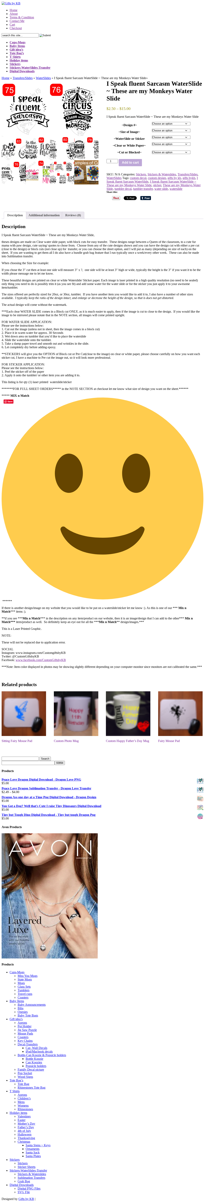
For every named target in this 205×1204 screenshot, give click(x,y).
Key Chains (25, 1040)
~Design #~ (129, 125)
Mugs (21, 983)
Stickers (141, 174)
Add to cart (130, 162)
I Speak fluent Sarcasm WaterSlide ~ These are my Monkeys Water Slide (151, 183)
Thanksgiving (26, 1138)
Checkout (16, 28)
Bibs (20, 1008)
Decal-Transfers (28, 1044)
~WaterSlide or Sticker (129, 138)
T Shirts (15, 1091)
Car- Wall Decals (36, 1048)
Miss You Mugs (27, 975)
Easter (21, 1120)
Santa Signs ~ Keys (38, 1145)
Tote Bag (23, 1084)
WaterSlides (43, 78)
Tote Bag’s (16, 1080)
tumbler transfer (143, 188)
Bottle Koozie (34, 1058)
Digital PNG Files (29, 1188)
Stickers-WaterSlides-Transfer (28, 1170)
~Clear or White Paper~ (129, 145)
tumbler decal (123, 188)
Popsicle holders (36, 1066)
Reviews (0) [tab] (73, 215)
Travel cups (25, 994)
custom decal (138, 178)
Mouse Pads (25, 1033)
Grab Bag (24, 1181)
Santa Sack (33, 1152)
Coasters (23, 997)
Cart (12, 24)
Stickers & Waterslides (162, 174)
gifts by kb (174, 178)
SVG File (24, 1192)
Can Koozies (34, 1062)
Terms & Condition (22, 17)
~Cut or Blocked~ (129, 152)
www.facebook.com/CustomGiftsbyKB (41, 660)
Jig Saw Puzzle (27, 1030)
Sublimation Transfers (31, 1177)
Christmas (24, 1141)
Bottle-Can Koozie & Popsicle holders (42, 1055)
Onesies (23, 1012)
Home (13, 10)
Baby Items (17, 1001)
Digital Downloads (22, 1185)
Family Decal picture (31, 1069)
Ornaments (32, 1149)
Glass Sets (24, 986)
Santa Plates (33, 1156)
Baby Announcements (32, 1004)
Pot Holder (24, 1026)
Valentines (24, 1116)
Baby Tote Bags (28, 1015)
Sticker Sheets (26, 1167)
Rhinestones (25, 1109)
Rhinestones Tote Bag (31, 1087)
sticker (157, 185)
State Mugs (25, 979)
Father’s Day (26, 1127)
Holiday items (18, 1112)
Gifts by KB (26, 1199)
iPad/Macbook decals (39, 1051)
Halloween (24, 1134)
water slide (161, 188)
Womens (23, 1105)
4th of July (24, 1131)
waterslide (176, 188)
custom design (157, 178)
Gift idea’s (16, 1019)
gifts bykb (189, 178)
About (14, 13)
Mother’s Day (26, 1123)
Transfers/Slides (23, 78)
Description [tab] (15, 215)
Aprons (22, 1022)
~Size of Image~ (129, 132)
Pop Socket (25, 1073)
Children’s (24, 1098)
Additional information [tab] (44, 215)
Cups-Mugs (17, 972)
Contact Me (17, 21)
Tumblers (23, 990)
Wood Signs (25, 1076)
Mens (21, 1102)
